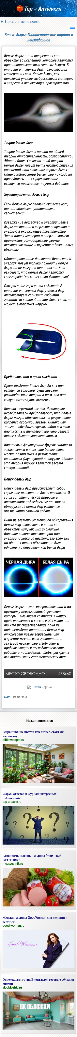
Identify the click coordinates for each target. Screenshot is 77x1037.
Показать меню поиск (22, 21)
